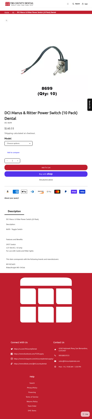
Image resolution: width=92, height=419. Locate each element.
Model (7, 138)
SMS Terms (32, 410)
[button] (67, 3)
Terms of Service (32, 397)
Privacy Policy (32, 387)
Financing (32, 392)
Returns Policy (32, 401)
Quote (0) (90, 105)
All (13, 12)
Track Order (32, 406)
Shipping (8, 133)
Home (6, 12)
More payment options (46, 179)
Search (32, 383)
